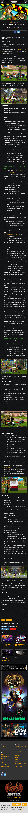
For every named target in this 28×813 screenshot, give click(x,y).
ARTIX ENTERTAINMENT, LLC (14, 797)
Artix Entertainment (23, 801)
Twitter (5, 626)
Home (2, 746)
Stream (16, 761)
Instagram (6, 629)
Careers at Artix (5, 756)
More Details (16, 804)
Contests (17, 755)
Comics (17, 757)
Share (17, 626)
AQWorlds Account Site (10, 234)
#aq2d (3, 619)
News (2, 748)
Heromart (3, 764)
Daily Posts (4, 750)
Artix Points (4, 762)
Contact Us (4, 758)
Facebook (12, 626)
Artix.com (3, 754)
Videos (16, 759)
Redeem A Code (5, 766)
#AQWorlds (8, 619)
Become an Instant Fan (20, 746)
